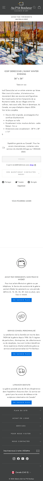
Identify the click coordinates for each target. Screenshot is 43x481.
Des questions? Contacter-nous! (21, 173)
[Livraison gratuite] (21, 371)
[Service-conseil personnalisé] (21, 317)
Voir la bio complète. (10, 110)
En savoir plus (21, 300)
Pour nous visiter (21, 434)
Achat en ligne (21, 418)
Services (21, 426)
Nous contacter (21, 441)
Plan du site (21, 410)
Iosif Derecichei (13, 71)
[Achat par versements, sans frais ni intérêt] (21, 263)
